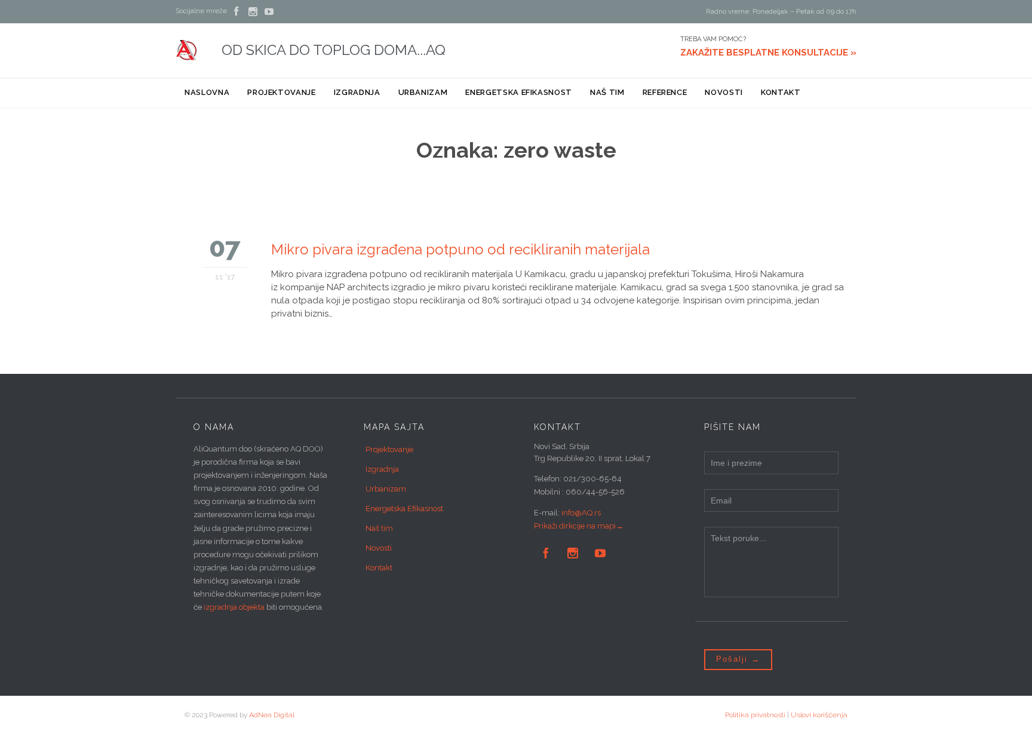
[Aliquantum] (187, 50)
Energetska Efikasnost (404, 508)
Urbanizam (386, 488)
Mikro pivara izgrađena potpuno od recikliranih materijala (460, 249)
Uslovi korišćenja (819, 715)
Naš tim (379, 528)
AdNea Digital (271, 715)
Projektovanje (389, 449)
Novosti (379, 547)
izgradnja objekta (234, 607)
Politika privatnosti (755, 715)
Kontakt (379, 567)
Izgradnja (382, 469)
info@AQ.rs (581, 512)
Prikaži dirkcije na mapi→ (579, 525)
